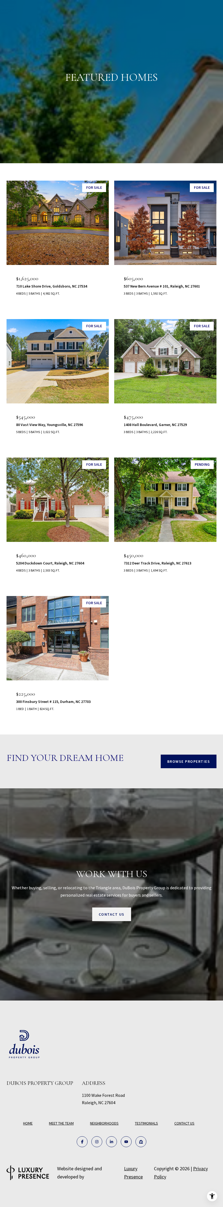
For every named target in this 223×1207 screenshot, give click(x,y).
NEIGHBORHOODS (104, 1123)
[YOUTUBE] (126, 1141)
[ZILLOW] (140, 1141)
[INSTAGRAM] (96, 1141)
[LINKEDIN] (111, 1141)
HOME (28, 1123)
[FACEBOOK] (82, 1141)
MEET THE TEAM (61, 1123)
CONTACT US (184, 1123)
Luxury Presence (133, 1172)
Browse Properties (188, 761)
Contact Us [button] (112, 914)
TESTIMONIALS (146, 1123)
